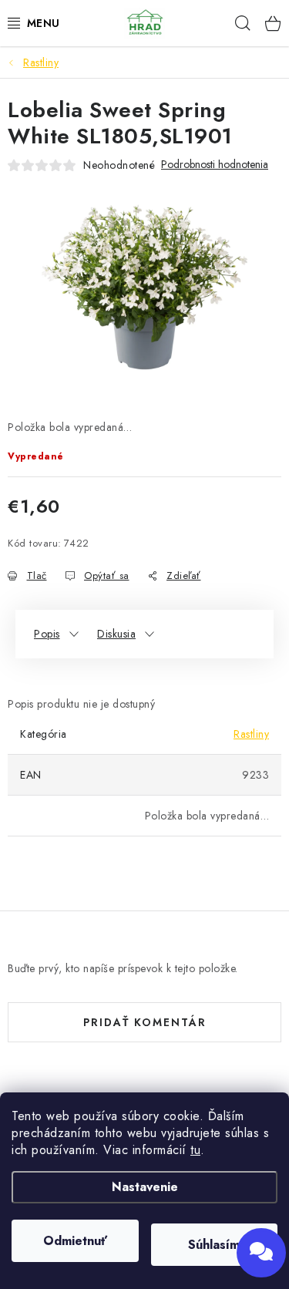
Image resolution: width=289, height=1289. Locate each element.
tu (195, 1150)
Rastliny (251, 734)
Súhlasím (214, 1245)
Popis (47, 633)
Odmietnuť (75, 1241)
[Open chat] (261, 1252)
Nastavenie (145, 1187)
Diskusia (116, 633)
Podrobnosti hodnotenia (214, 164)
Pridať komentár (145, 1022)
